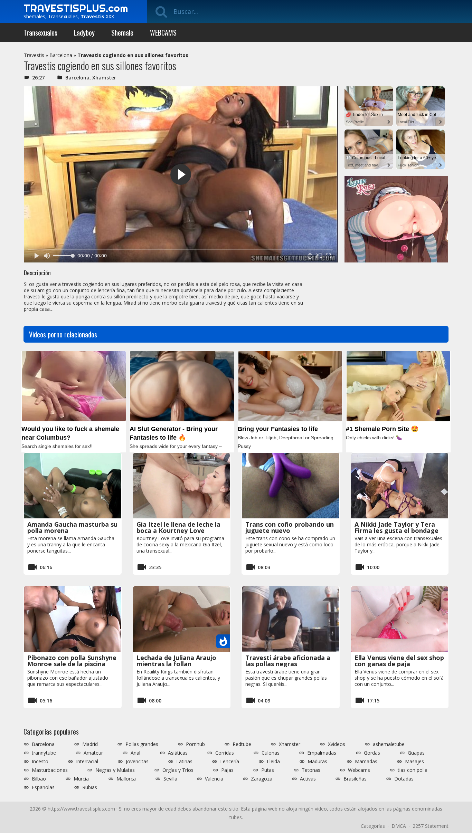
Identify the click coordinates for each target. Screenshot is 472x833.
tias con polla (412, 770)
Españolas (43, 787)
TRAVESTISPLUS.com (75, 8)
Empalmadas (321, 753)
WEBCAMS (163, 32)
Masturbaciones (50, 770)
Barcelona (60, 55)
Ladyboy (84, 32)
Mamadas (366, 761)
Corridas (224, 753)
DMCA (398, 826)
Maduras (317, 761)
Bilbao (39, 779)
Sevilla (170, 779)
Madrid (90, 744)
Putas (267, 770)
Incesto (40, 761)
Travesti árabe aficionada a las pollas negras (287, 660)
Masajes (414, 761)
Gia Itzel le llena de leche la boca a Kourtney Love (178, 527)
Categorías (373, 826)
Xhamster (104, 77)
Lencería (229, 761)
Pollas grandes (141, 744)
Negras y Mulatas (115, 770)
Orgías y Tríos (177, 770)
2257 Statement (431, 826)
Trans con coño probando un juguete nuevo (289, 527)
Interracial (87, 761)
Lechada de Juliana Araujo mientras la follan (176, 660)
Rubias (89, 787)
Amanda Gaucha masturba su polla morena (72, 527)
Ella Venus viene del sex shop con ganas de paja (399, 660)
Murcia (81, 779)
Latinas (184, 761)
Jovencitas (137, 761)
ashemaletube (389, 744)
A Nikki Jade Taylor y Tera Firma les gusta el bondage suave (396, 530)
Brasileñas (355, 779)
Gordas (372, 753)
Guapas (416, 753)
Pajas (227, 770)
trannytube (44, 753)
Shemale (122, 32)
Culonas (271, 753)
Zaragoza (261, 779)
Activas (308, 779)
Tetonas (311, 770)
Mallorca (126, 779)
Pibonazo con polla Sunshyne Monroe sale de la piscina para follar (71, 663)
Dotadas (404, 779)
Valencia (214, 779)
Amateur (93, 753)
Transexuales (40, 32)
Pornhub (195, 744)
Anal (135, 753)
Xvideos (336, 744)
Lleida (273, 761)
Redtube (242, 744)
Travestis (34, 55)
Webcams (359, 770)
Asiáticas (178, 753)
